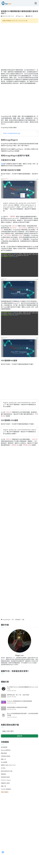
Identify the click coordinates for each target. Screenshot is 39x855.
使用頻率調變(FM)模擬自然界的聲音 (17, 707)
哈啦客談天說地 (5, 777)
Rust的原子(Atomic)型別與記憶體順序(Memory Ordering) (22, 688)
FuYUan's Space (6, 780)
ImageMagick (7, 619)
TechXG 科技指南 (6, 789)
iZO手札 (3, 768)
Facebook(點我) (32, 663)
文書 (23, 619)
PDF (13, 619)
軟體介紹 (30, 16)
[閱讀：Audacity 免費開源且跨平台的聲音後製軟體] (3, 702)
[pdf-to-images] (19, 188)
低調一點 (3, 786)
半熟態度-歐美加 (5, 756)
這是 (2, 164)
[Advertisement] (19, 45)
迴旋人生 (3, 759)
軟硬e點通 (4, 753)
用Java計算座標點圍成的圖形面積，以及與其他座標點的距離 (22, 714)
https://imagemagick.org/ (11, 133)
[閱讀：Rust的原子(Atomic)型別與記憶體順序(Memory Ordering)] (3, 688)
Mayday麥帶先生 (6, 750)
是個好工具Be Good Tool (8, 765)
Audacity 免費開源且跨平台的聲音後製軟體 (19, 701)
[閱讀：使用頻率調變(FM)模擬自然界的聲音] (3, 708)
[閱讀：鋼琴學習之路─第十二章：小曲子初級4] (3, 695)
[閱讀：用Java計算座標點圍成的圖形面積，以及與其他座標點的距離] (3, 715)
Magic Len (21, 16)
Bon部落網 (4, 762)
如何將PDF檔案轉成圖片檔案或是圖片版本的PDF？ (19, 12)
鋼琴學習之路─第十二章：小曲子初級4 (18, 695)
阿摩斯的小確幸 (5, 783)
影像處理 (17, 619)
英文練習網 (4, 747)
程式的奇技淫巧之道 (6, 771)
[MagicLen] (5, 3)
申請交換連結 (5, 792)
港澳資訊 (3, 774)
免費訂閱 (19, 736)
